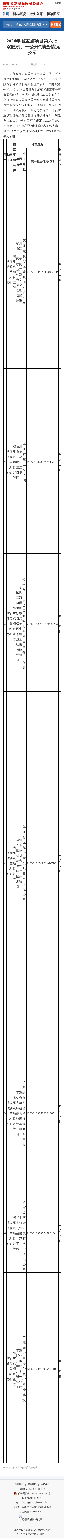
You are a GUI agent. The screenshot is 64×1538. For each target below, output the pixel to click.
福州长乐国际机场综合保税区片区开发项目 (19, 863)
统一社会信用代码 (42, 161)
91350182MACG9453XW (42, 623)
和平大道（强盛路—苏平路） (19, 1233)
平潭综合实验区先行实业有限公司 (24, 1233)
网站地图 (32, 1484)
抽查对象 (37, 144)
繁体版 (58, 3)
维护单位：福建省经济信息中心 (32, 1534)
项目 (19, 159)
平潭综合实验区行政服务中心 (23, 1113)
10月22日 (60, 272)
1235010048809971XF (41, 462)
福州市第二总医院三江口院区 (19, 462)
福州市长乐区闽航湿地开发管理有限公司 (23, 624)
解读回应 (53, 14)
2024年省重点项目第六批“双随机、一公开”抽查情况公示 (32, 46)
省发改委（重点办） (10, 272)
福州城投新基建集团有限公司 (24, 272)
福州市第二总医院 (24, 462)
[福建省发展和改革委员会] (23, 5)
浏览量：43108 (38, 64)
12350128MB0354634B (41, 1368)
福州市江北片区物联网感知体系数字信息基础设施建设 (19, 272)
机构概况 (19, 14)
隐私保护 (45, 1484)
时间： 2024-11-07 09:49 (15, 64)
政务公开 (36, 14)
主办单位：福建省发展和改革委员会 (32, 1529)
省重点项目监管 (14, 272)
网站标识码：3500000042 (32, 1489)
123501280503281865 (40, 1113)
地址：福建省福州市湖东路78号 (31, 1502)
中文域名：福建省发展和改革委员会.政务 (31, 1507)
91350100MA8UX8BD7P (42, 272)
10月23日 (60, 623)
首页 (6, 14)
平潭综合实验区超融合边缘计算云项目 (19, 1113)
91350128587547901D (41, 1233)
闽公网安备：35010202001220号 (34, 1493)
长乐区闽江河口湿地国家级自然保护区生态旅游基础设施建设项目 (19, 624)
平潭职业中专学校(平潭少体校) (24, 1369)
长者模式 (56, 24)
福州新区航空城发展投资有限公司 (24, 863)
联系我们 (19, 1484)
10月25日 (60, 1233)
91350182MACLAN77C (41, 863)
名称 (19, 164)
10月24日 (60, 863)
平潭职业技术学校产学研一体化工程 (19, 1369)
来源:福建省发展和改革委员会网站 (20, 1467)
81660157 (37, 1511)
